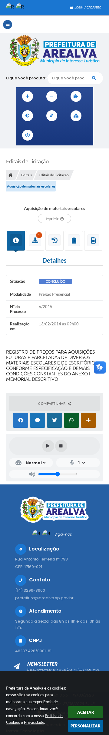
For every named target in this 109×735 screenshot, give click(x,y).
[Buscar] (93, 78)
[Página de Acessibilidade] (27, 135)
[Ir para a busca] (73, 135)
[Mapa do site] (76, 116)
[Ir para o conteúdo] (46, 135)
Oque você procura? (27, 78)
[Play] (48, 446)
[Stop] (61, 446)
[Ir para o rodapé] (86, 135)
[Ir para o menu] (60, 135)
